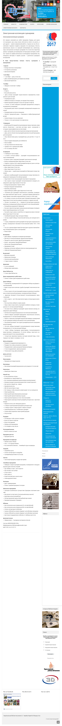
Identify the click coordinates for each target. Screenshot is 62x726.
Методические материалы (49, 420)
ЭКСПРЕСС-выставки (51, 287)
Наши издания (49, 220)
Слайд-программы (50, 336)
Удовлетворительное (50, 644)
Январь (47, 311)
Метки (43, 456)
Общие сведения (50, 430)
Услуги (32, 24)
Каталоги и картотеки (51, 222)
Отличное (47, 650)
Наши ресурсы (46, 217)
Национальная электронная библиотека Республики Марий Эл (51, 252)
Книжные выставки (50, 274)
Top (58, 722)
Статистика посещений (52, 719)
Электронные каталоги (10, 27)
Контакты (23, 27)
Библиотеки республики (49, 339)
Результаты (50, 658)
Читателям (40, 24)
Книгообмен (49, 261)
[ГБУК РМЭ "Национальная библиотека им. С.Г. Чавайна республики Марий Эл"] (17, 19)
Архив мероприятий (50, 321)
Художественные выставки (50, 293)
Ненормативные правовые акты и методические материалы (51, 393)
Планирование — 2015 (51, 377)
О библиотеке (23, 24)
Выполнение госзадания (49, 409)
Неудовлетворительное (51, 647)
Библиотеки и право (48, 385)
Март (47, 316)
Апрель (47, 319)
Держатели (48, 433)
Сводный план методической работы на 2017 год (51, 373)
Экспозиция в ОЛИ (50, 299)
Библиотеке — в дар (51, 290)
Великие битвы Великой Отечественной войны (51, 279)
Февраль (48, 313)
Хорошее (47, 642)
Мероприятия (46, 309)
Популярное (45, 450)
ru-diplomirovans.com (49, 59)
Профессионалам (51, 24)
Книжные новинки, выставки (50, 264)
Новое (43, 453)
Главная (5, 24)
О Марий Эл (46, 398)
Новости (13, 24)
